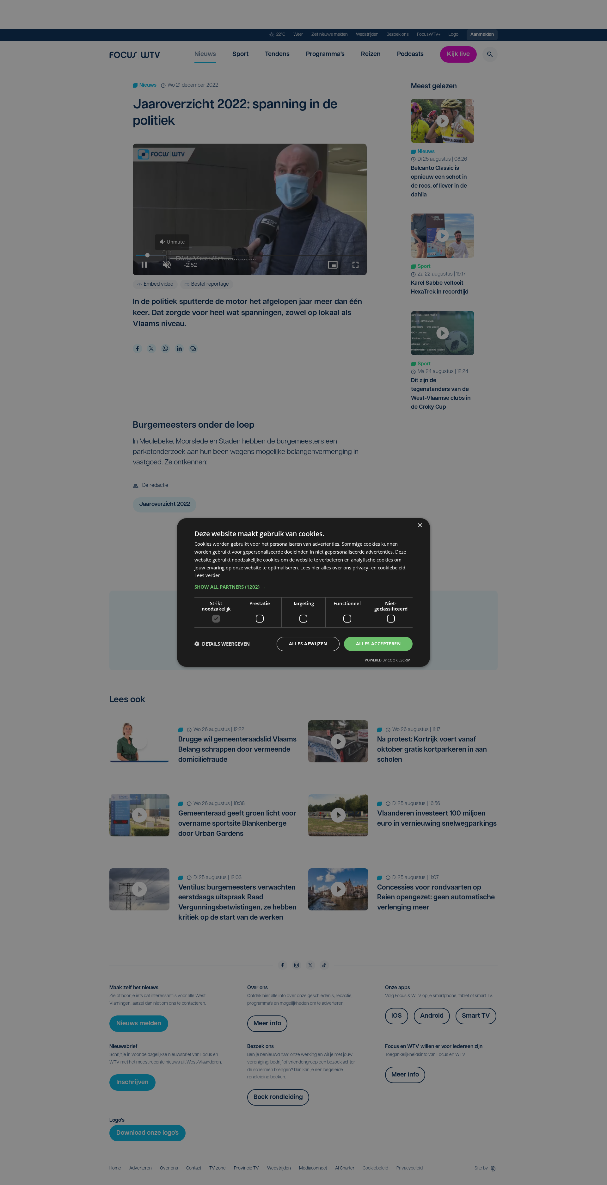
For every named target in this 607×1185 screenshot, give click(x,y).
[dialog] (303, 592)
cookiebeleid (391, 567)
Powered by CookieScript (388, 660)
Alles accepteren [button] (378, 644)
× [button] (419, 525)
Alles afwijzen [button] (308, 644)
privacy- (361, 567)
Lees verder (207, 575)
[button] (303, 587)
